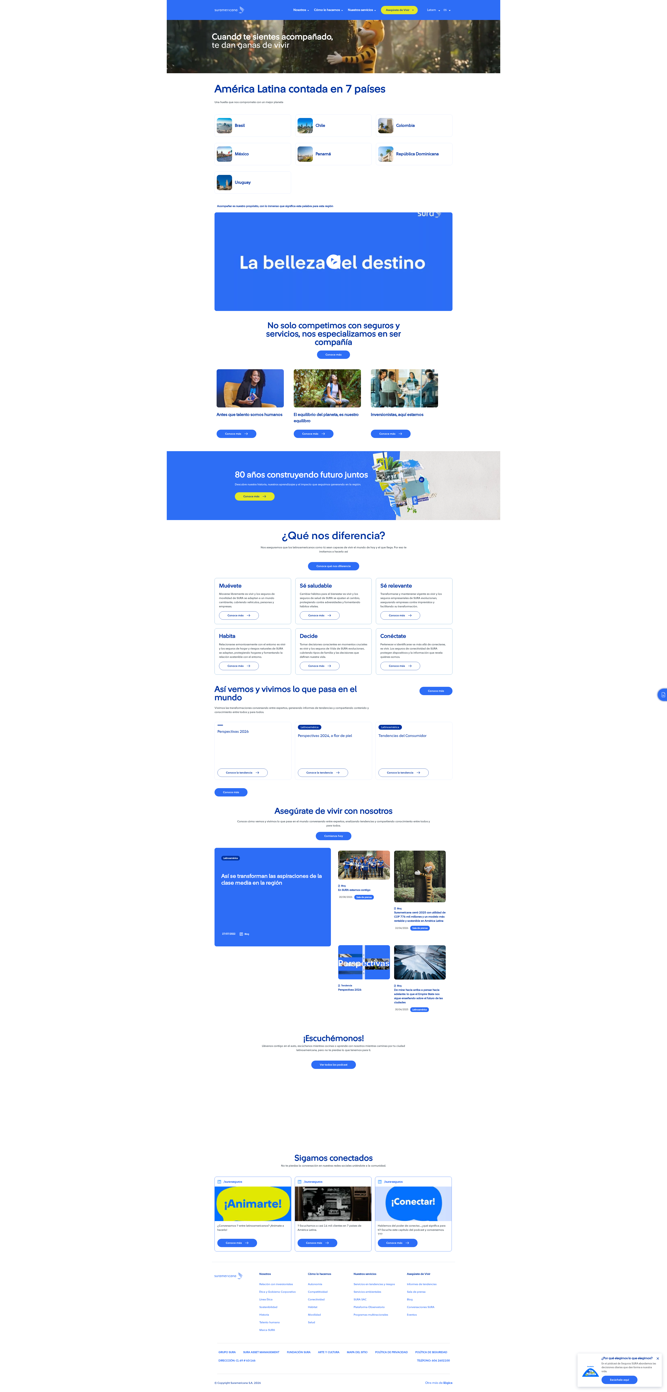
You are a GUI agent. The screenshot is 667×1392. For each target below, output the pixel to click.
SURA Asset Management (261, 1352)
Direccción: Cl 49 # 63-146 (237, 1360)
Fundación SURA (299, 1352)
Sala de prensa (416, 1291)
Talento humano (269, 1322)
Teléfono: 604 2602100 (433, 1360)
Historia (264, 1314)
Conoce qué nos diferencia (333, 566)
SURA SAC (360, 1299)
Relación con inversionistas (276, 1284)
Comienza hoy (333, 836)
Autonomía (315, 1284)
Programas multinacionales (371, 1314)
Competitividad (318, 1291)
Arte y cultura (328, 1352)
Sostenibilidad (268, 1307)
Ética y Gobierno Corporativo (277, 1291)
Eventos (412, 1314)
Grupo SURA (227, 1352)
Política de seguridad (431, 1352)
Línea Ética (266, 1299)
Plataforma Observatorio (369, 1307)
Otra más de (438, 1382)
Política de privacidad (391, 1352)
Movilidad (314, 1314)
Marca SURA (267, 1330)
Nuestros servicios (360, 9)
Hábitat (312, 1307)
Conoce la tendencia (239, 772)
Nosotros (299, 9)
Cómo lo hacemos (327, 9)
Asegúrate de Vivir (397, 10)
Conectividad (316, 1299)
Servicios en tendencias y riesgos (374, 1284)
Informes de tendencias (422, 1284)
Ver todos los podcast (333, 1064)
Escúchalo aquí (619, 1379)
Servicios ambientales (367, 1291)
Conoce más (333, 354)
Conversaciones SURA (420, 1307)
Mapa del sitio (357, 1352)
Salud (311, 1322)
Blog (410, 1299)
